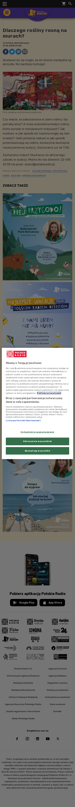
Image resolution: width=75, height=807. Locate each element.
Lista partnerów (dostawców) (23, 420)
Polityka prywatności (49, 393)
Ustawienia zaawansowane (37, 432)
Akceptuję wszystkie (37, 450)
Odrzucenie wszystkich (37, 441)
